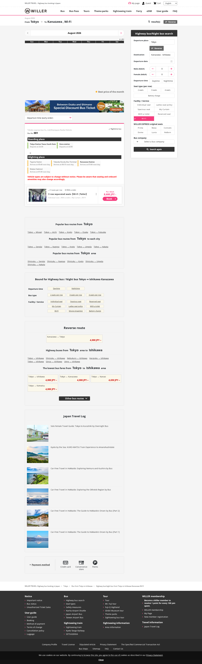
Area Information (113, 627)
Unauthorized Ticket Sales (39, 607)
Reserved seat (95, 301)
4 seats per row (95, 295)
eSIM (149, 11)
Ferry (139, 11)
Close (101, 660)
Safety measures (73, 607)
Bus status (31, 603)
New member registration (156, 616)
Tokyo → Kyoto (65, 232)
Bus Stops (83, 649)
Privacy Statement (108, 644)
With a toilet (95, 306)
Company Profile (49, 644)
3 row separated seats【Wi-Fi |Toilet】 (68, 194)
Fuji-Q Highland (112, 607)
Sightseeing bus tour (114, 617)
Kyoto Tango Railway (75, 630)
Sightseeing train (122, 11)
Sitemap (96, 649)
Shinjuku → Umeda (94, 261)
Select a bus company (154, 141)
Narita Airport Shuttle (76, 610)
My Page (148, 613)
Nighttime (76, 288)
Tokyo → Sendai (35, 246)
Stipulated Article (87, 644)
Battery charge (95, 311)
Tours (86, 11)
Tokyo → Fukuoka (98, 232)
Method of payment (36, 623)
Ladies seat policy (76, 306)
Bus (62, 11)
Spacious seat (75, 301)
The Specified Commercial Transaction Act (140, 644)
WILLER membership (153, 610)
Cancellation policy (35, 630)
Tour (107, 600)
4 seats (167, 90)
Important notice (34, 600)
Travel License (68, 644)
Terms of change (34, 627)
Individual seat (57, 301)
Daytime (56, 288)
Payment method (41, 564)
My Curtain (56, 306)
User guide (162, 11)
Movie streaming (76, 311)
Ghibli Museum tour (114, 610)
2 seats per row (56, 295)
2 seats (140, 90)
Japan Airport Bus (74, 614)
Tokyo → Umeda (84, 246)
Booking (30, 620)
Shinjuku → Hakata (36, 264)
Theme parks (101, 11)
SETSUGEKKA (72, 634)
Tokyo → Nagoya (51, 246)
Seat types (70, 603)
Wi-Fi (57, 311)
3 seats (154, 90)
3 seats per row (76, 295)
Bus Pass (74, 11)
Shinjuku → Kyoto (75, 261)
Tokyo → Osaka (81, 232)
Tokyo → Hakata (101, 246)
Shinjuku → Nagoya (56, 261)
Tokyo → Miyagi (35, 232)
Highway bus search (75, 600)
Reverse (172, 22)
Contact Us (118, 649)
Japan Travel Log (151, 626)
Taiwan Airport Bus (74, 617)
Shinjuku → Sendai (36, 261)
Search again (155, 149)
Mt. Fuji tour (110, 603)
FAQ (175, 11)
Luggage (30, 634)
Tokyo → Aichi (50, 232)
